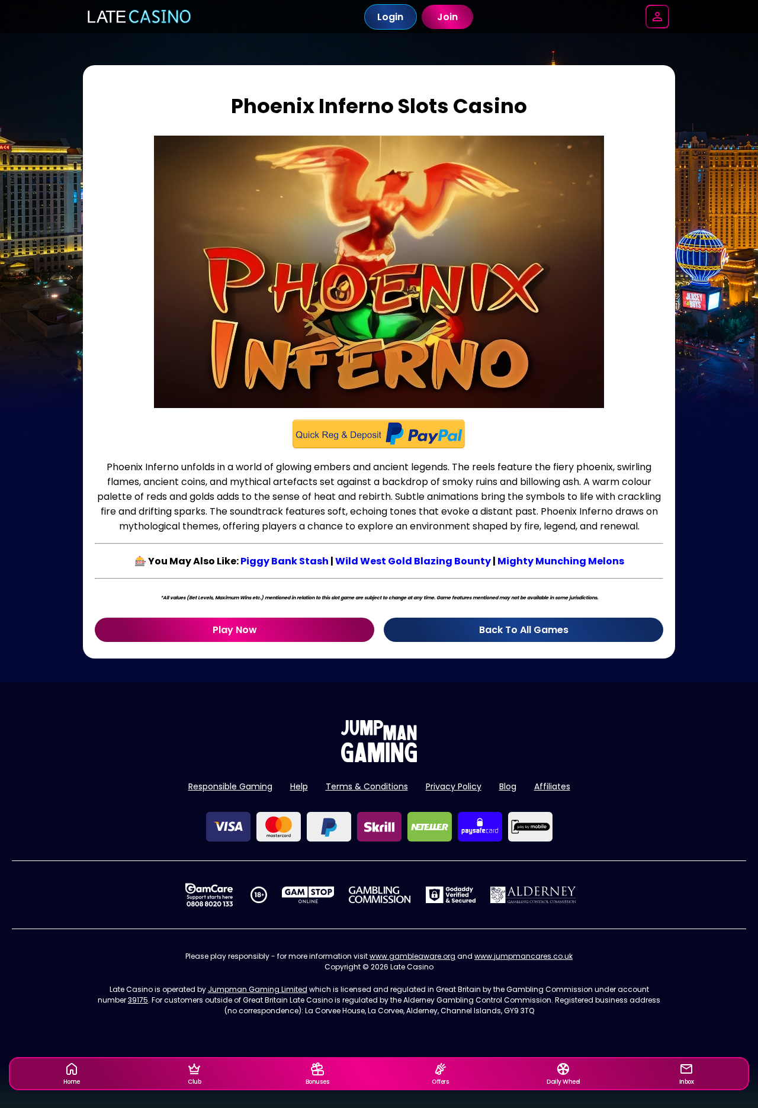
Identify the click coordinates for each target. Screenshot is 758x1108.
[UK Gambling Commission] (379, 895)
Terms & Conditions (367, 786)
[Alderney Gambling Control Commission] (533, 895)
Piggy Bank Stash (284, 561)
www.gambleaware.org (412, 956)
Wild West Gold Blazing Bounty (413, 561)
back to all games (523, 630)
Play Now (235, 630)
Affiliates (552, 786)
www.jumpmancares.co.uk (523, 956)
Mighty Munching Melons (560, 561)
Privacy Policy (453, 786)
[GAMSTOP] (308, 895)
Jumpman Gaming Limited (257, 989)
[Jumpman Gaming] (379, 759)
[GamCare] (209, 895)
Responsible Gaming (230, 786)
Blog (507, 786)
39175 (138, 1000)
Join (447, 17)
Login (390, 17)
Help (299, 786)
